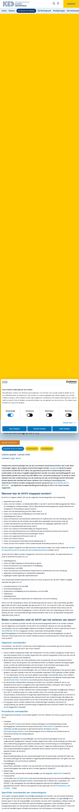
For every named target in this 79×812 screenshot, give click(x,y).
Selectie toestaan (39, 429)
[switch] (30, 415)
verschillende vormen (10, 631)
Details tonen (68, 423)
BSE (53, 672)
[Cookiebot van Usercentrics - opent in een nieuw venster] (68, 382)
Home (4, 11)
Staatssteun (32, 449)
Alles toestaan (64, 429)
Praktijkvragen (59, 11)
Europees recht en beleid (12, 449)
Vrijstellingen (47, 449)
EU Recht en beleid (26, 10)
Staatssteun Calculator (19, 680)
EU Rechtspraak (44, 11)
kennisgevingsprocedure (14, 731)
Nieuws (12, 11)
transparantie (22, 778)
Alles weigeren (14, 429)
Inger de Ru (15, 458)
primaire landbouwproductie (36, 550)
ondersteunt (48, 726)
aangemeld (54, 468)
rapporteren (58, 773)
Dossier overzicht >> (10, 442)
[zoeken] (54, 4)
